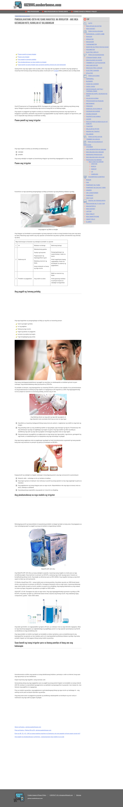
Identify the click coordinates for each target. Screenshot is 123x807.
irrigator (56, 70)
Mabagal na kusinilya (94, 108)
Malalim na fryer (92, 129)
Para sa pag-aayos (95, 136)
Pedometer (90, 49)
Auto (90, 23)
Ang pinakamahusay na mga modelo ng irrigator (32, 62)
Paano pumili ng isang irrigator (27, 54)
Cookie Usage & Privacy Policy (85, 11)
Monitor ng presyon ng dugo (97, 47)
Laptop (89, 211)
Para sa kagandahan (96, 55)
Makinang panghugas (94, 154)
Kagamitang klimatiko (96, 177)
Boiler (88, 180)
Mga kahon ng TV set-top (95, 203)
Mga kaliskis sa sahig (94, 60)
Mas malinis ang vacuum (95, 157)
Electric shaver (92, 70)
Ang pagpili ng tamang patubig (27, 59)
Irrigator (90, 39)
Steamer (89, 147)
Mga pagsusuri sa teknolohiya (56, 11)
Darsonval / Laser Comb (95, 34)
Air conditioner (92, 193)
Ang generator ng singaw (96, 149)
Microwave (90, 103)
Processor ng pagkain (95, 101)
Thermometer (91, 44)
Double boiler (91, 114)
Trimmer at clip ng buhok (95, 62)
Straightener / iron (93, 57)
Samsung (94, 174)
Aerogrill (90, 78)
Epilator (89, 73)
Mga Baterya (91, 206)
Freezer (89, 106)
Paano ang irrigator (23, 57)
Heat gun (89, 198)
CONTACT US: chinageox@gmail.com (61, 795)
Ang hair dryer (92, 65)
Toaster (89, 126)
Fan (87, 182)
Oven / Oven (90, 86)
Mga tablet (90, 214)
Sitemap (78, 795)
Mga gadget (90, 28)
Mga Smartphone (92, 216)
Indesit (94, 169)
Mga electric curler (94, 68)
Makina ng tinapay (93, 131)
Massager (90, 42)
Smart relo (90, 219)
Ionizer (89, 190)
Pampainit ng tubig (93, 185)
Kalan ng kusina (92, 98)
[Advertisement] (48, 37)
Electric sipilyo (92, 52)
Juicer (88, 119)
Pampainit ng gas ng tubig (96, 187)
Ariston (94, 164)
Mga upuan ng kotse (94, 26)
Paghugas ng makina (94, 160)
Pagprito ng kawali (93, 116)
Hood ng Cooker (92, 84)
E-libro (89, 221)
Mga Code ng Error (96, 162)
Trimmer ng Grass (93, 139)
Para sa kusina (93, 75)
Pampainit (89, 195)
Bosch (93, 166)
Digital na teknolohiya (96, 200)
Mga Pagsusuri (33, 11)
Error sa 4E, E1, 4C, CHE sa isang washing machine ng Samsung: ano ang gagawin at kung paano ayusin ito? (47, 733)
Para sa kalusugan (95, 31)
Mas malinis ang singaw (95, 152)
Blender (89, 81)
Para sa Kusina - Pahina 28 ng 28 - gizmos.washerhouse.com (33, 730)
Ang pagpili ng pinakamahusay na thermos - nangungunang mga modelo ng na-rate (39, 736)
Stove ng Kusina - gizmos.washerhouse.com (28, 727)
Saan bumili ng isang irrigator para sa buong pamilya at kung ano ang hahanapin (42, 64)
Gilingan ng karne (93, 111)
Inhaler (89, 36)
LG (92, 171)
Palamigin (89, 134)
